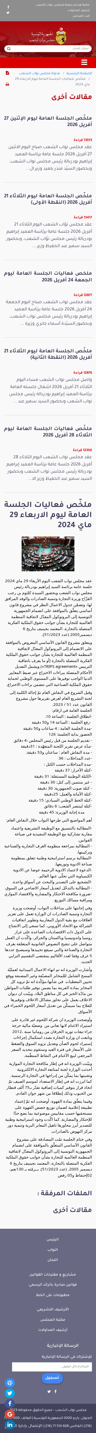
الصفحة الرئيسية (79, 74)
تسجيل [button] (52, 1378)
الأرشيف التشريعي (53, 1310)
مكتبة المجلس (52, 1320)
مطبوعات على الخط (53, 1295)
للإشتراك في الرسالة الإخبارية (67, 1357)
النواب (52, 1250)
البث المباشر (81, 16)
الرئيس (53, 1240)
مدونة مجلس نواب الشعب (39, 74)
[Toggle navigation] (84, 63)
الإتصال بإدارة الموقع (23, 1426)
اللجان (52, 1260)
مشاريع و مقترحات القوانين (52, 1275)
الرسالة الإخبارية (63, 1346)
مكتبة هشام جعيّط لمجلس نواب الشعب (63, 5)
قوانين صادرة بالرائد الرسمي (53, 1285)
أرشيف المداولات (78, 10)
